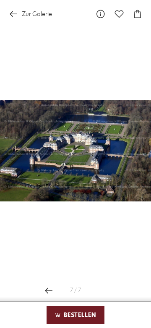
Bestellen (79, 315)
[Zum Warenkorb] (138, 14)
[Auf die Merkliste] (119, 14)
